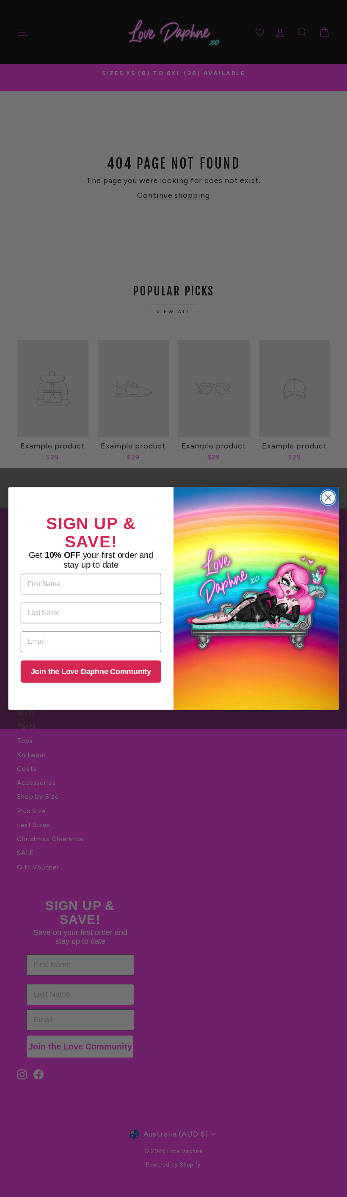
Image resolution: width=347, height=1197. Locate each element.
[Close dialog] (328, 497)
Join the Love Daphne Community (91, 671)
